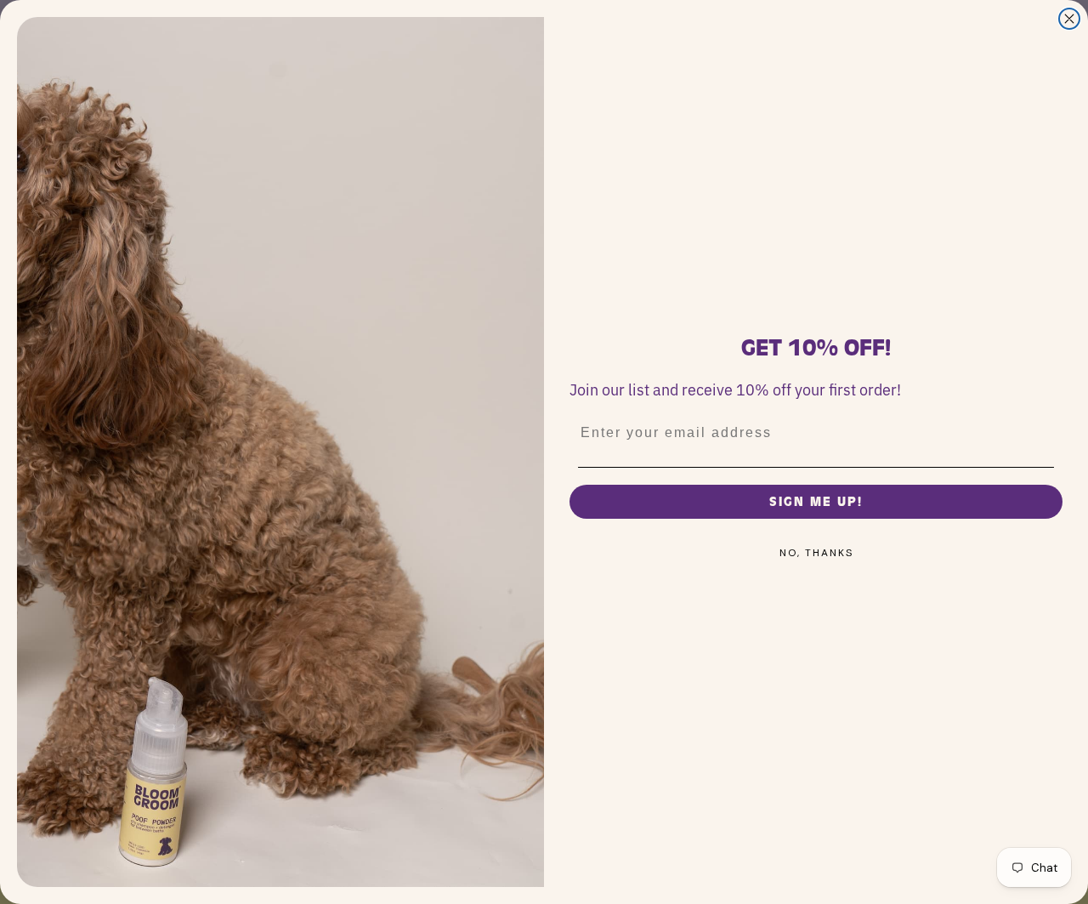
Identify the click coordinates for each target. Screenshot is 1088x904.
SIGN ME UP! (816, 501)
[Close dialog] (1069, 19)
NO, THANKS (816, 553)
